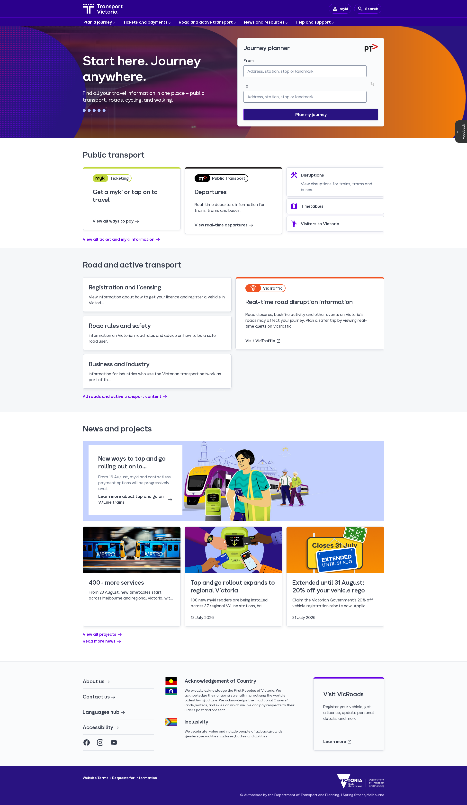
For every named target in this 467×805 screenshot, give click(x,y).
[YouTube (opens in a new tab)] (114, 742)
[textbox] (305, 71)
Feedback (463, 131)
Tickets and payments (145, 22)
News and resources (264, 22)
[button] (310, 114)
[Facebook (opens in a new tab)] (86, 742)
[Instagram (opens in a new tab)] (100, 742)
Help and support (313, 22)
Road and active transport (206, 22)
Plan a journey (97, 22)
